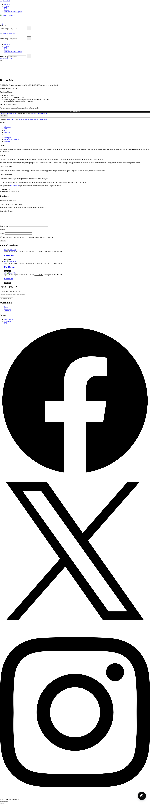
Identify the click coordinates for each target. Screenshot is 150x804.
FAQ (5, 8)
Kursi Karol (9, 255)
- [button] (9, 113)
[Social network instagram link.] (75, 797)
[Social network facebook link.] (75, 475)
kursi (20, 119)
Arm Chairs (9, 58)
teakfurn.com (14, 186)
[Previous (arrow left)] (1, 803)
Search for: (3, 29)
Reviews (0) (8, 141)
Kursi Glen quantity (24, 113)
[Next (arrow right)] (3, 803)
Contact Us (7, 311)
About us (7, 4)
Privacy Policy (8, 321)
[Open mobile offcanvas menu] (1, 35)
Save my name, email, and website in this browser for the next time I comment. (27, 237)
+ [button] (40, 113)
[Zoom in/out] (1, 801)
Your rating (4, 211)
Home (2, 58)
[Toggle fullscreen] (3, 801)
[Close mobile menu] (1, 41)
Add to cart (4, 115)
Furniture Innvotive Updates (13, 12)
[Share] (5, 801)
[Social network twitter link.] (75, 625)
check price (7, 259)
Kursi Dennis (9, 267)
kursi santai (43, 119)
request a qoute (75, 111)
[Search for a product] (2, 18)
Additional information (11, 139)
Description (8, 138)
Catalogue (7, 6)
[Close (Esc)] (7, 801)
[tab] (77, 138)
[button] (75, 111)
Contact (6, 10)
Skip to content (5, 1)
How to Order (8, 319)
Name (2, 230)
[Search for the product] (29, 28)
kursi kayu (25, 119)
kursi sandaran (34, 119)
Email (2, 233)
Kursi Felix (8, 279)
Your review (4, 226)
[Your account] (1, 21)
